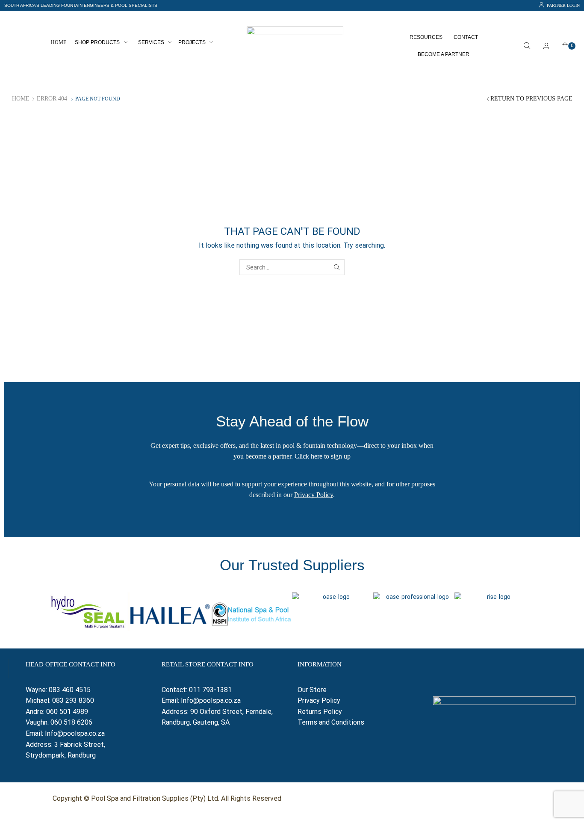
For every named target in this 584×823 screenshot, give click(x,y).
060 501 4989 (67, 712)
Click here (308, 456)
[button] (80, 5)
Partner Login (563, 5)
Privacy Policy (313, 494)
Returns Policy (321, 712)
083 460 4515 (70, 690)
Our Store (312, 690)
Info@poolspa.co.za (75, 733)
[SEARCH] (337, 267)
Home (20, 98)
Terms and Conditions (331, 722)
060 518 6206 (71, 722)
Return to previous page (531, 98)
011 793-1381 (210, 690)
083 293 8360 (73, 700)
